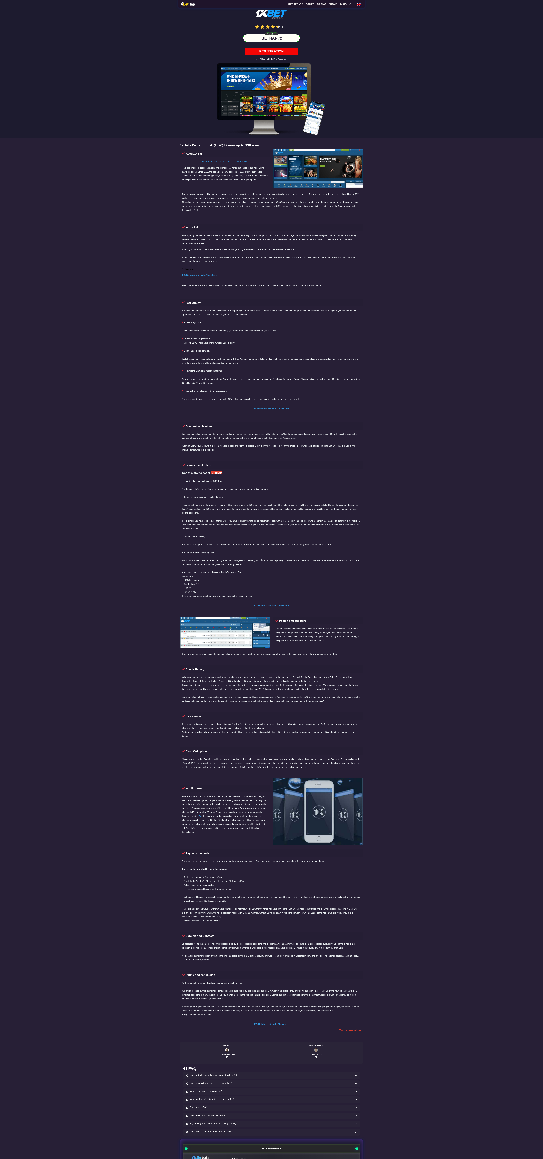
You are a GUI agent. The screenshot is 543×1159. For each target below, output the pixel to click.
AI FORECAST (295, 4)
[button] (271, 1077)
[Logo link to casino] (272, 16)
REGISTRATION (271, 53)
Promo (333, 4)
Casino (321, 4)
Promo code (271, 35)
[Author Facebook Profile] (227, 1059)
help (271, 60)
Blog (343, 4)
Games (310, 4)
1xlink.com (187, 271)
